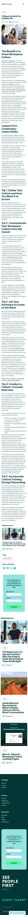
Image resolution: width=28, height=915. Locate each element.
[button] (4, 568)
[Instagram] (7, 889)
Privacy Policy (7, 911)
